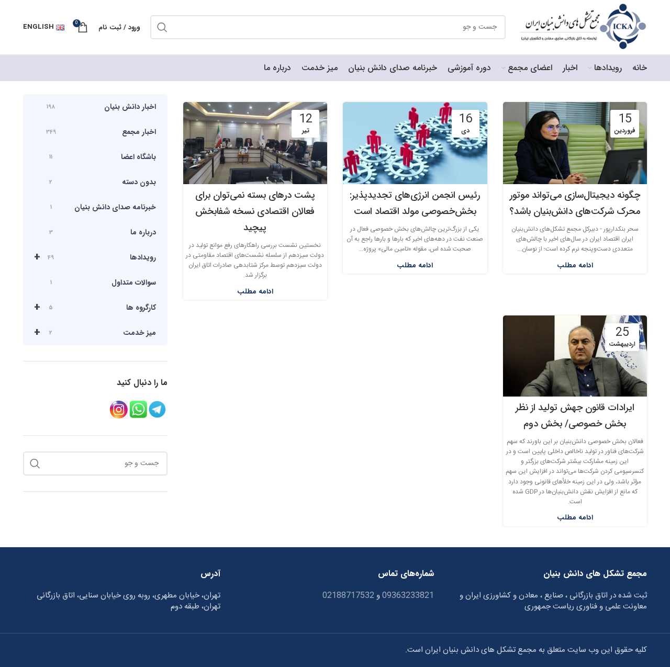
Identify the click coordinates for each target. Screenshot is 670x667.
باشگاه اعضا (102, 157)
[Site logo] (581, 27)
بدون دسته (102, 182)
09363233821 (407, 595)
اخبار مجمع (101, 132)
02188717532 (348, 595)
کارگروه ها (95, 307)
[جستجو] (162, 27)
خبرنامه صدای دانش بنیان (103, 207)
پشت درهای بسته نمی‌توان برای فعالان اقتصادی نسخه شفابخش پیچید (255, 211)
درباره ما (102, 232)
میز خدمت (95, 332)
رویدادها (95, 257)
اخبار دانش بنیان (101, 106)
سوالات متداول (103, 282)
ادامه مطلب (575, 265)
